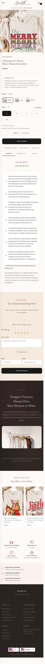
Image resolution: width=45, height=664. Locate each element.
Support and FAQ (28, 609)
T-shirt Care (5, 638)
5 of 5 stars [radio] (28, 333)
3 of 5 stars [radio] (21, 333)
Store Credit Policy (29, 617)
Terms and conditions (8, 617)
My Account (5, 630)
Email (24, 358)
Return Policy (27, 614)
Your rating (5, 330)
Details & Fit (21, 153)
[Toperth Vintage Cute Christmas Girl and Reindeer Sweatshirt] (13, 501)
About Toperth (6, 609)
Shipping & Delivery (29, 611)
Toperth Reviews (7, 620)
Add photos (23, 352)
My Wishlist (5, 633)
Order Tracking (6, 635)
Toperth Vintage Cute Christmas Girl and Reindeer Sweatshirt (12, 520)
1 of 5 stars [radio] (15, 333)
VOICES (34, 153)
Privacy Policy (6, 614)
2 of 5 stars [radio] (18, 333)
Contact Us (5, 611)
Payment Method (28, 620)
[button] (39, 3)
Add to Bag (21, 141)
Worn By (9, 153)
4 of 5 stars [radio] (24, 333)
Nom (3, 358)
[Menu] (3, 3)
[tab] (9, 153)
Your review (5, 337)
